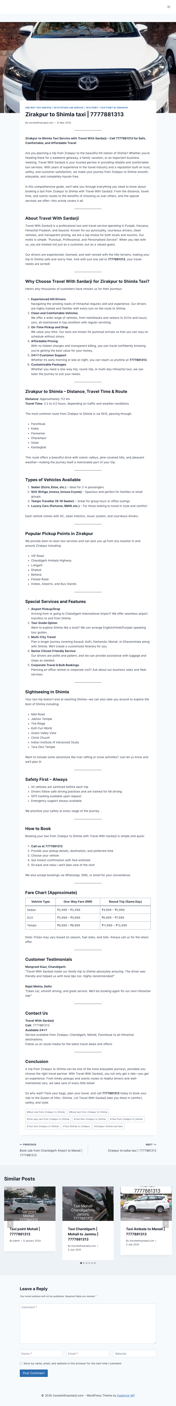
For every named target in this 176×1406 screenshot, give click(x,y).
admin (16, 1240)
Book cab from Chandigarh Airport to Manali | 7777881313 (51, 1150)
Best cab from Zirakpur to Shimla (46, 1112)
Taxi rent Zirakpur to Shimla (43, 1126)
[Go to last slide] (10, 1223)
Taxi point (92, 107)
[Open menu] (169, 6)
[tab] (81, 1263)
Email (73, 1353)
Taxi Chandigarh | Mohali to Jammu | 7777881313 (83, 1234)
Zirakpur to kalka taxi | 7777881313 (132, 1147)
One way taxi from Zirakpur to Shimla (48, 1119)
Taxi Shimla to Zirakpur (76, 1126)
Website (120, 1353)
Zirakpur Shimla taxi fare (108, 1126)
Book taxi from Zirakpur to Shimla (88, 1112)
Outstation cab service (69, 107)
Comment (29, 1307)
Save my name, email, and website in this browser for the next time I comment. (73, 1363)
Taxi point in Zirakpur (114, 107)
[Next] (166, 1223)
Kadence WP (126, 1395)
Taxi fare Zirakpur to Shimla (90, 1119)
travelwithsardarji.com (41, 122)
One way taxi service (38, 107)
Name (26, 1353)
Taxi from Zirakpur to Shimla (126, 1119)
